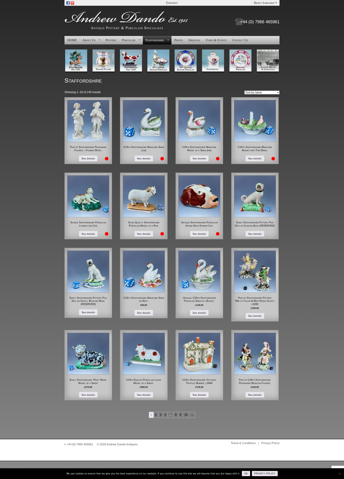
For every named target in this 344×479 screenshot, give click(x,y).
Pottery (111, 40)
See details (88, 158)
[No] (339, 473)
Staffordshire (154, 40)
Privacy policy (265, 473)
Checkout (172, 2)
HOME (72, 40)
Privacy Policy (270, 443)
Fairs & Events (216, 40)
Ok (246, 473)
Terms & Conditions (243, 443)
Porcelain (128, 40)
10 (186, 414)
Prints (178, 40)
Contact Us (240, 40)
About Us (88, 40)
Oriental (194, 40)
